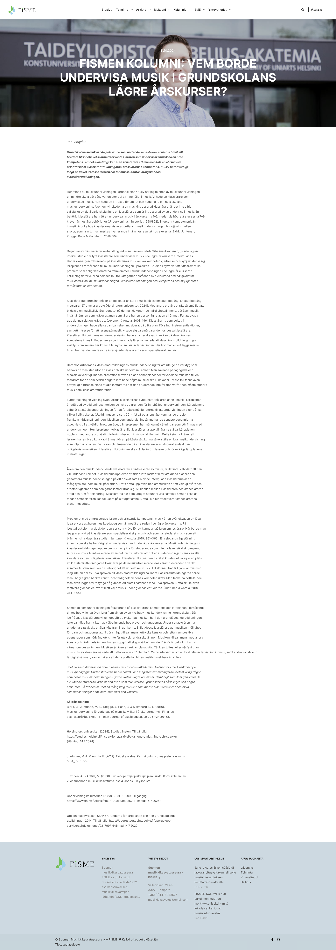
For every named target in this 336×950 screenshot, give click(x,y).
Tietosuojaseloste (67, 944)
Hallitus (246, 882)
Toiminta (247, 872)
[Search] (302, 9)
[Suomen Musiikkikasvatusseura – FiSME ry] (22, 9)
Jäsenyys (247, 867)
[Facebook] (272, 939)
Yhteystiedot (249, 877)
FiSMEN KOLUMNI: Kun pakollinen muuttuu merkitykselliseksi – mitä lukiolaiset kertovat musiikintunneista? (211, 903)
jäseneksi (317, 9)
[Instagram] (278, 939)
